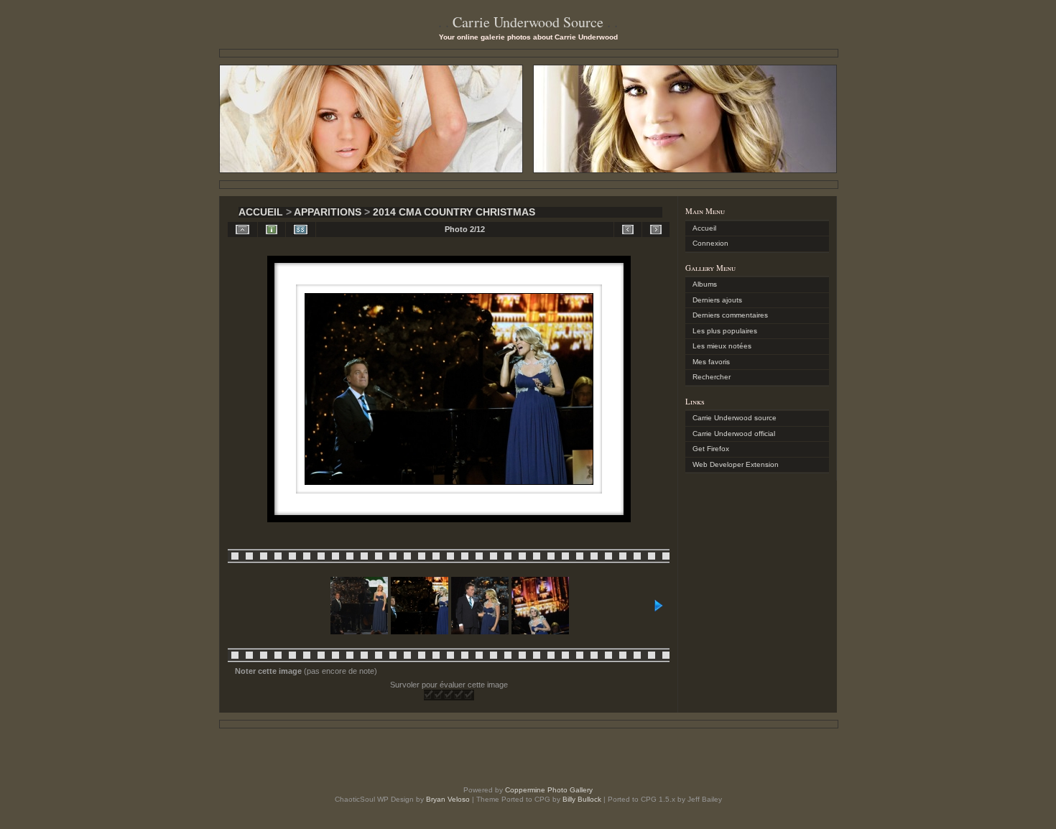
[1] (429, 695)
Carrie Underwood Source (528, 22)
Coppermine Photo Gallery (549, 790)
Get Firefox (711, 449)
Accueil (260, 212)
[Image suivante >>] (656, 229)
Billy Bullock (581, 799)
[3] (449, 695)
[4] (459, 695)
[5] (469, 695)
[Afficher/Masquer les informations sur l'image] (271, 229)
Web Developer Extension (736, 464)
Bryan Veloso (448, 799)
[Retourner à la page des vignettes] (242, 229)
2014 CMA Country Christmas (454, 212)
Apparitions (327, 212)
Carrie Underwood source (735, 418)
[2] (439, 695)
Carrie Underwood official (734, 433)
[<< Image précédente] (628, 229)
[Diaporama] (300, 229)
